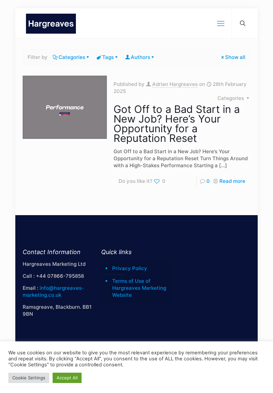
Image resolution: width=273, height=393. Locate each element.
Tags (108, 57)
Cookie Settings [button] (28, 377)
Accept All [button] (67, 377)
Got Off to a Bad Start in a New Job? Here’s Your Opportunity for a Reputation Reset (177, 123)
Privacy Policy (129, 268)
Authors (140, 57)
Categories (72, 57)
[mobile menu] (220, 23)
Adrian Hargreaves (175, 84)
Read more (232, 181)
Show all (235, 57)
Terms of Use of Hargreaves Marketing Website (139, 288)
